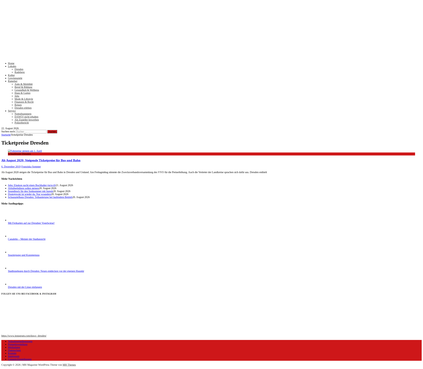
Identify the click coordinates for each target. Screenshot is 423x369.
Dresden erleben (23, 107)
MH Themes (69, 364)
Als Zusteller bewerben (27, 119)
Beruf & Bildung (23, 87)
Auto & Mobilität (24, 84)
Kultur (11, 75)
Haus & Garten (22, 93)
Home (11, 63)
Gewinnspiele (15, 78)
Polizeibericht (22, 122)
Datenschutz (14, 350)
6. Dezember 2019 (11, 166)
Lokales (12, 66)
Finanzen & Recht (24, 102)
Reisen (18, 104)
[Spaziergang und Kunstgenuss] (20, 252)
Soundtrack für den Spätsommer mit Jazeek (30, 191)
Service (12, 110)
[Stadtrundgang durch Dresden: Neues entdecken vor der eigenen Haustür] (20, 268)
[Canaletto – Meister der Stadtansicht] (20, 236)
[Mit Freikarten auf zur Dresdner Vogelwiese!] (20, 220)
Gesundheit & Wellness (27, 90)
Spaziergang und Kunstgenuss (23, 255)
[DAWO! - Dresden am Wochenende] (125, 57)
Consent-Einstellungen (20, 359)
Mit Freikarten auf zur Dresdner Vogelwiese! (31, 223)
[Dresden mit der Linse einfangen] (20, 284)
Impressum (13, 356)
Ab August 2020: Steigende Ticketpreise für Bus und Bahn (40, 160)
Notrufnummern (23, 113)
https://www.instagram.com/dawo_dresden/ (23, 335)
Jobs (17, 96)
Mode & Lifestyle (24, 99)
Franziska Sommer (31, 166)
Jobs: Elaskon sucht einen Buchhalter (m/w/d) (32, 185)
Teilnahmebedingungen (20, 341)
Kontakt (12, 353)
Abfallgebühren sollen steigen (23, 188)
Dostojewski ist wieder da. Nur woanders (29, 194)
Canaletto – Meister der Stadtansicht (26, 239)
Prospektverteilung (17, 344)
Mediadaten (14, 347)
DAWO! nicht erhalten (26, 116)
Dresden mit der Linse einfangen (25, 287)
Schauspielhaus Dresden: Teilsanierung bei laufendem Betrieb (40, 197)
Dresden (19, 69)
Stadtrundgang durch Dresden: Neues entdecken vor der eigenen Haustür (46, 271)
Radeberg (20, 72)
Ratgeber (12, 81)
